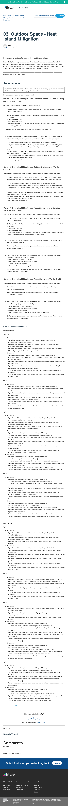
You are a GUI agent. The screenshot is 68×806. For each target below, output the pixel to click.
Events (36, 792)
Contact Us (57, 763)
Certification (6, 785)
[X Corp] (12, 705)
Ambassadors (20, 790)
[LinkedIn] (16, 705)
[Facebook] (7, 705)
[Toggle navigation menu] (62, 8)
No (37, 718)
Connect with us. (41, 723)
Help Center (7, 16)
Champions (19, 787)
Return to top (7, 728)
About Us (36, 785)
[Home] (9, 777)
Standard (6, 787)
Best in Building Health (23, 785)
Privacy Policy (16, 802)
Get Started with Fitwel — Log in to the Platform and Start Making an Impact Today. (33, 2)
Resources (6, 790)
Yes (31, 718)
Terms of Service (16, 803)
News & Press (38, 787)
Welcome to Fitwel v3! (18, 16)
